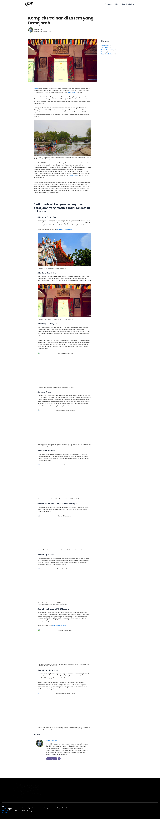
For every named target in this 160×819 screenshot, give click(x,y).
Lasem (36, 88)
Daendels (71, 92)
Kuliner (117, 4)
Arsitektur (108, 4)
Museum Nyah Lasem (59, 625)
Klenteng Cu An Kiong (64, 230)
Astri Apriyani (51, 741)
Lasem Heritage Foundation (12, 809)
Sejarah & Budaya (128, 4)
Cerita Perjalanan (107, 50)
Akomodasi (105, 46)
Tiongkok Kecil (73, 175)
